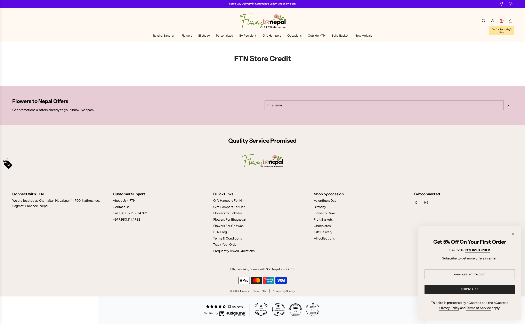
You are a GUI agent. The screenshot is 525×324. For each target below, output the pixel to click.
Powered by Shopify (284, 291)
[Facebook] (501, 4)
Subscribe (469, 289)
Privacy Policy (449, 308)
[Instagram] (510, 4)
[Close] (513, 233)
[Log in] (492, 20)
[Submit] (508, 105)
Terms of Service (478, 308)
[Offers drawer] (501, 20)
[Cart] (510, 20)
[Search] (483, 20)
